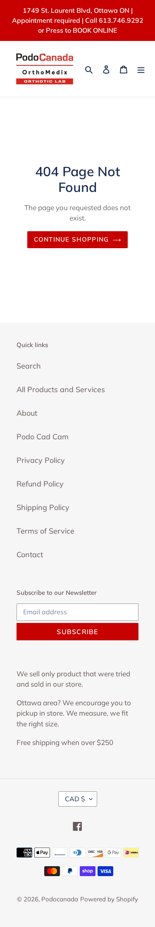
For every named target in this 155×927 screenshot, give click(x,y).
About (27, 413)
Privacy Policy (41, 460)
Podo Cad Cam (43, 436)
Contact (30, 554)
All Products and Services (61, 389)
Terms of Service (45, 531)
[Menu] (141, 69)
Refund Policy (40, 484)
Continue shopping (71, 239)
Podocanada (59, 899)
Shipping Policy (43, 507)
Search (29, 366)
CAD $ (75, 799)
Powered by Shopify (109, 899)
